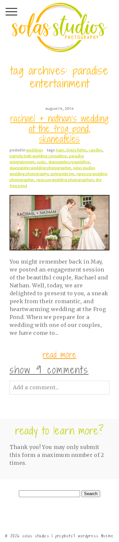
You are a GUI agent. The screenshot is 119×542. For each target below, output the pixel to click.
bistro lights (76, 150)
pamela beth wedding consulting (38, 156)
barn (60, 150)
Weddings (34, 150)
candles (95, 150)
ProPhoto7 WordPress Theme (84, 536)
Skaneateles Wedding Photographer (40, 168)
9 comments (49, 369)
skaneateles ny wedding (69, 162)
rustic (41, 162)
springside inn (62, 174)
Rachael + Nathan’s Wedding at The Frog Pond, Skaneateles (59, 128)
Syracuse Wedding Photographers (65, 179)
